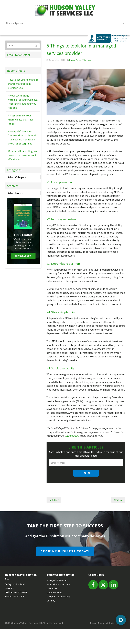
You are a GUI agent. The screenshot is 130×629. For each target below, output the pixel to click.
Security (51, 600)
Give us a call (71, 435)
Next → (118, 500)
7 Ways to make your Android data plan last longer (20, 119)
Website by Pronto (115, 623)
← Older (54, 500)
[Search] (36, 46)
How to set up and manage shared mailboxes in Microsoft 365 (23, 83)
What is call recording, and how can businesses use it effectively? (23, 155)
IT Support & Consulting (58, 596)
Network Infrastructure (58, 584)
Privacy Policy (97, 623)
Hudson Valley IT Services (80, 60)
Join (86, 473)
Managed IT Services (57, 580)
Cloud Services (54, 592)
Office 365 (52, 588)
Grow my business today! (65, 551)
